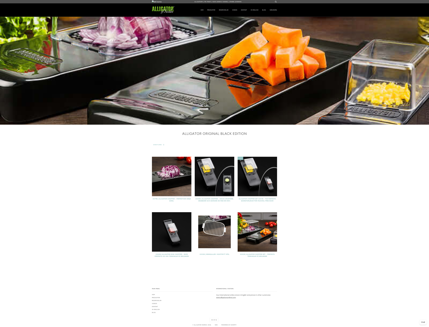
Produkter (211, 10)
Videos (234, 10)
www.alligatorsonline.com (226, 297)
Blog (264, 10)
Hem (202, 10)
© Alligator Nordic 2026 (201, 325)
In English (255, 10)
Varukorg (273, 10)
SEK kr (213, 320)
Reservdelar (223, 10)
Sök (216, 325)
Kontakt (244, 10)
